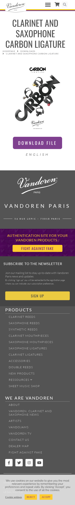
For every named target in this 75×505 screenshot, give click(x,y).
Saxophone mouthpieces (31, 342)
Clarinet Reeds (22, 317)
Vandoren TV (20, 433)
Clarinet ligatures (26, 354)
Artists (15, 421)
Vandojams (19, 427)
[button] (48, 4)
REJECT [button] (31, 497)
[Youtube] (39, 462)
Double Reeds (21, 367)
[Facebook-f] (9, 462)
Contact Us (19, 440)
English (37, 154)
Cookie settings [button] (13, 497)
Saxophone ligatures (28, 348)
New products (22, 373)
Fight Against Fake (25, 452)
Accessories (19, 361)
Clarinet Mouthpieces (29, 335)
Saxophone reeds (24, 323)
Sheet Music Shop (24, 386)
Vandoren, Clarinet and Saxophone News (30, 412)
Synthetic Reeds (23, 329)
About (14, 405)
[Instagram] (29, 462)
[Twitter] (19, 462)
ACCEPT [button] (46, 497)
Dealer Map (19, 446)
